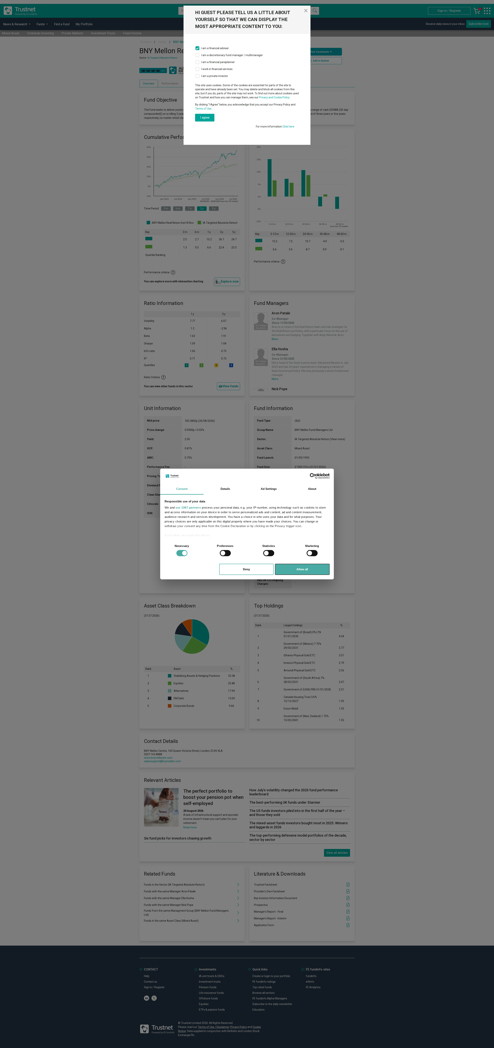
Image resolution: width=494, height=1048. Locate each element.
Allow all (302, 569)
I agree (205, 117)
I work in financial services (217, 69)
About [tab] (312, 488)
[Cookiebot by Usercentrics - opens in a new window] (313, 476)
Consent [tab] (182, 488)
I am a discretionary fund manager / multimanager (232, 55)
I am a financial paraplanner (218, 62)
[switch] (225, 553)
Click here (288, 126)
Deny (246, 569)
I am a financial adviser (215, 48)
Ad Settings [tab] (269, 488)
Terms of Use (203, 108)
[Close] (306, 11)
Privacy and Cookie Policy (274, 97)
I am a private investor (214, 76)
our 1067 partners (188, 507)
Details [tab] (225, 488)
